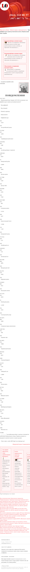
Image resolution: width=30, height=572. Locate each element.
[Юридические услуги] (4, 10)
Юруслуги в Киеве (4, 30)
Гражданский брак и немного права (13, 41)
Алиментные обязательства (5, 533)
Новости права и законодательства (18, 30)
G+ (27, 567)
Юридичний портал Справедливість (21, 444)
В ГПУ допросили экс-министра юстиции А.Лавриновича (18, 455)
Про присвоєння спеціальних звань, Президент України (12, 526)
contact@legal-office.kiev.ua (6, 543)
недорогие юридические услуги (18, 559)
